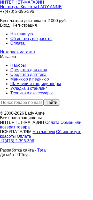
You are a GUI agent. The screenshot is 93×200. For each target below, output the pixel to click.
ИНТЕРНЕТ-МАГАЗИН (31, 4)
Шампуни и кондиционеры (35, 84)
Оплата (17, 43)
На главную (21, 34)
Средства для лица (28, 70)
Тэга (41, 150)
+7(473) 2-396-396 (17, 141)
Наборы (18, 65)
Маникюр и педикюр (29, 79)
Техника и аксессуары (31, 93)
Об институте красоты (31, 38)
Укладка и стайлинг (28, 88)
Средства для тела (28, 74)
